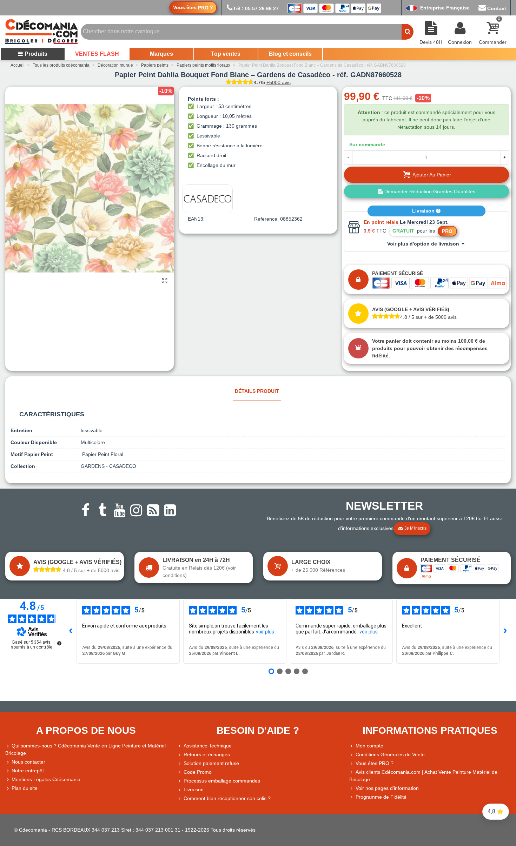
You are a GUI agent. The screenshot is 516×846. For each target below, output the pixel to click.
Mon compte (369, 745)
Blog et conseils (290, 54)
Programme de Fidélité (381, 797)
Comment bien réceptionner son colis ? (227, 798)
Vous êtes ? (193, 8)
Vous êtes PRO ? (374, 763)
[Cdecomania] (41, 31)
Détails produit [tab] (257, 391)
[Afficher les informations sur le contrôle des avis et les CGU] (59, 643)
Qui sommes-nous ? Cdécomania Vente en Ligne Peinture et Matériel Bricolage (85, 749)
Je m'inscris (415, 528)
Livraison (424, 211)
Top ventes (225, 54)
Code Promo (198, 772)
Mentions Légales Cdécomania (46, 779)
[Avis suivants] (505, 631)
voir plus (265, 631)
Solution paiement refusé (211, 763)
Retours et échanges (207, 754)
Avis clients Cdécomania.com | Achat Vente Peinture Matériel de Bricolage (423, 775)
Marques (161, 54)
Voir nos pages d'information (387, 788)
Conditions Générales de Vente (390, 754)
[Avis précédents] (71, 631)
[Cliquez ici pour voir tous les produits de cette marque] (208, 198)
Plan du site (25, 788)
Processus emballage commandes (222, 781)
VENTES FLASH (97, 54)
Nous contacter (28, 762)
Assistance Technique (208, 745)
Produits (36, 54)
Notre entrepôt (28, 770)
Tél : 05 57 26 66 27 (256, 8)
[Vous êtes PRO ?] (352, 763)
